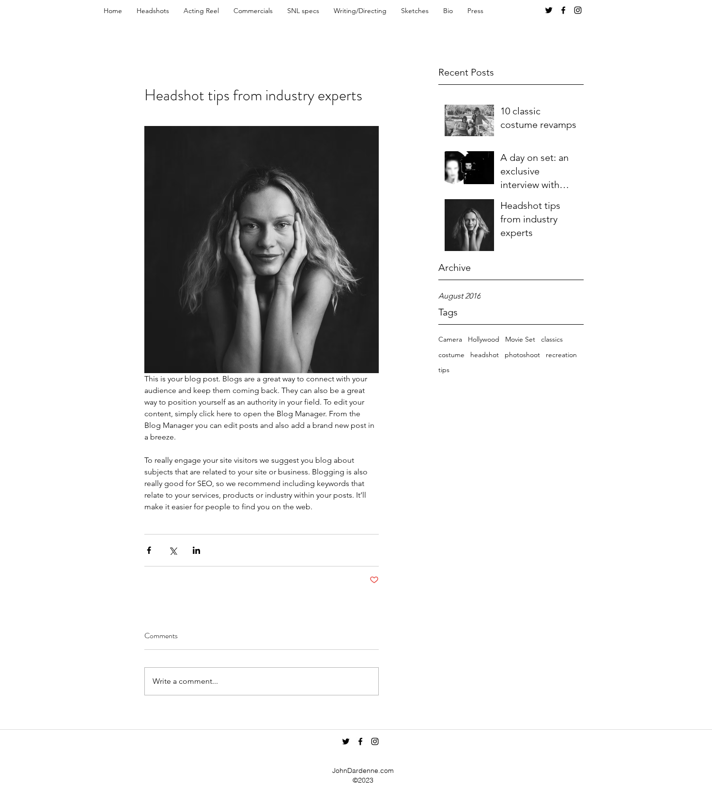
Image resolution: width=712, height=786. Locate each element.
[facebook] (563, 10)
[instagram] (578, 10)
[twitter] (549, 10)
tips (443, 369)
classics (552, 339)
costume (451, 354)
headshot (484, 354)
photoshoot (522, 354)
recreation (561, 354)
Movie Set (520, 339)
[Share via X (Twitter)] (172, 550)
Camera (450, 339)
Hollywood (483, 339)
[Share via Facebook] (149, 550)
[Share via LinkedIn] (196, 550)
